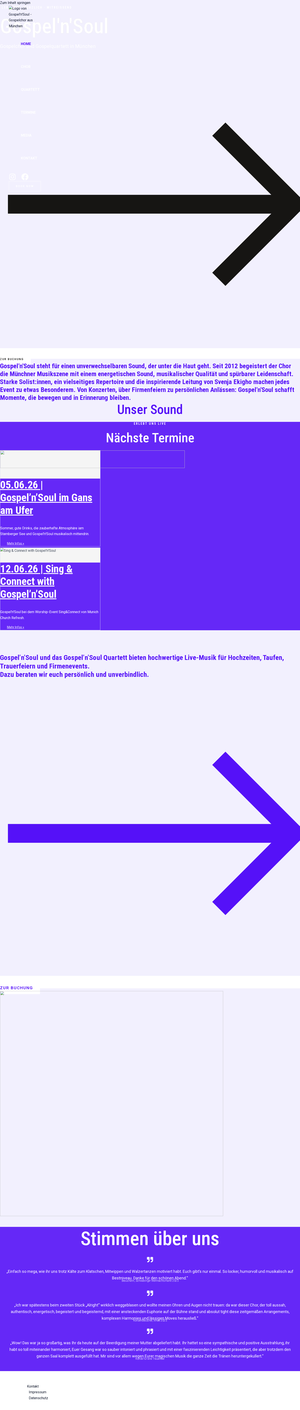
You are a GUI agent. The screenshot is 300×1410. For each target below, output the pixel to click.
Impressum (37, 1392)
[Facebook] (25, 179)
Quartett (30, 89)
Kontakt (29, 158)
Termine (28, 112)
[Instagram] (12, 179)
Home (26, 44)
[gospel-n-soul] (22, 26)
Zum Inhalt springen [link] (15, 3)
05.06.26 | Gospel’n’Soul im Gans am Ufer (46, 497)
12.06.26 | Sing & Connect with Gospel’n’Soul (36, 581)
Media (26, 135)
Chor (26, 67)
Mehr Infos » (15, 543)
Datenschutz (38, 1398)
